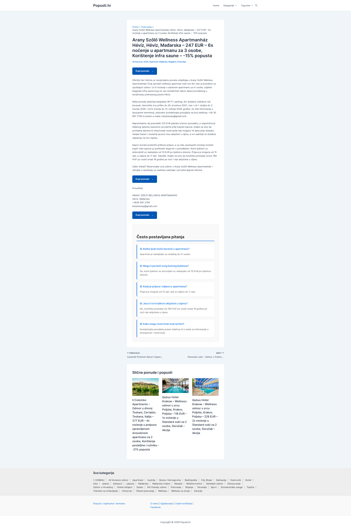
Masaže (178, 483)
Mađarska (163, 62)
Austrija (151, 480)
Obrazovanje (233, 483)
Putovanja (181, 62)
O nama (154, 503)
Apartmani (153, 62)
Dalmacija (221, 480)
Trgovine (245, 5)
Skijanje (189, 487)
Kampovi (117, 483)
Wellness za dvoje (180, 490)
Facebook (155, 507)
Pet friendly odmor (157, 487)
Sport (214, 487)
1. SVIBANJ (98, 480)
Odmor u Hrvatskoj (103, 487)
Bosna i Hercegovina (170, 480)
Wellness (162, 490)
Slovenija (202, 487)
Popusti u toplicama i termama (109, 503)
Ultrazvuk (127, 490)
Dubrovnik (235, 480)
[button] (235, 5)
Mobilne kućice (194, 483)
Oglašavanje (166, 503)
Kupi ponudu (143, 71)
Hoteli (248, 480)
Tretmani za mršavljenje (105, 490)
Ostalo (139, 487)
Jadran (105, 483)
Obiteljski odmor (214, 483)
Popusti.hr (102, 5)
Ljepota (130, 483)
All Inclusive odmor (118, 480)
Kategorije (228, 5)
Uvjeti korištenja (183, 503)
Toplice (250, 487)
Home (216, 5)
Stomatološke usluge (232, 487)
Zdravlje (198, 490)
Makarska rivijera (161, 483)
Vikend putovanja (145, 490)
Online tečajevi (124, 487)
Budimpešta (191, 480)
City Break (206, 480)
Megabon (172, 62)
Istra (95, 483)
